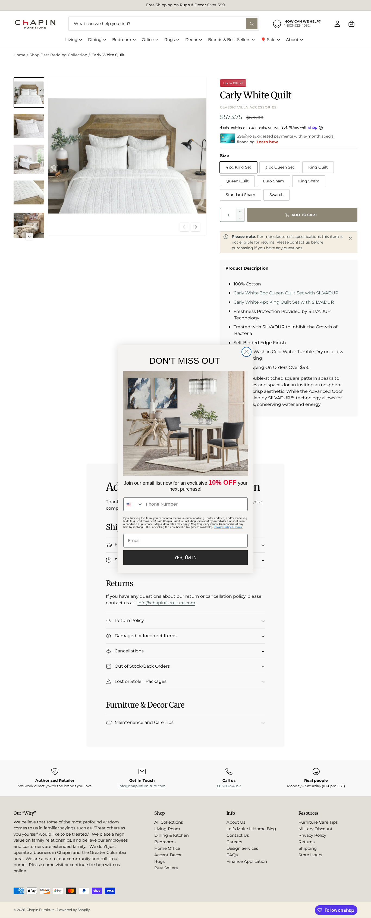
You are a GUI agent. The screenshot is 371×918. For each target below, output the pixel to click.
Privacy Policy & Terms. (228, 526)
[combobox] (133, 504)
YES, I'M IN (185, 557)
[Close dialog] (246, 352)
